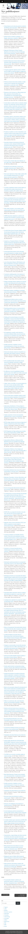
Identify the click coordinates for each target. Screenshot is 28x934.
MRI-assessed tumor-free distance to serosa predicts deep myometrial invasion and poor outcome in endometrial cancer (13, 847)
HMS (5, 924)
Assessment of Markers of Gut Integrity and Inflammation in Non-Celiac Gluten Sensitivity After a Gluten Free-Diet (15, 450)
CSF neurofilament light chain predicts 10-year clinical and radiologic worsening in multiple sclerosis (14, 362)
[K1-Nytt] (14, 6)
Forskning (3, 9)
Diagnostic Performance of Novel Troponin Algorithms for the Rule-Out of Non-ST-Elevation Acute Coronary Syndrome (14, 52)
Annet (5, 926)
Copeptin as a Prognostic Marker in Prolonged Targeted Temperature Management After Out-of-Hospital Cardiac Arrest (14, 242)
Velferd (5, 919)
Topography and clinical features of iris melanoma (14, 734)
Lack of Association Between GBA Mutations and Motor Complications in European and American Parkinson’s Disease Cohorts (14, 263)
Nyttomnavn (6, 921)
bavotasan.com (20, 932)
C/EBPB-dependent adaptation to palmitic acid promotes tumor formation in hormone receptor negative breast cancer (14, 217)
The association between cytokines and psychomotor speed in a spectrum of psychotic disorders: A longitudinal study (14, 881)
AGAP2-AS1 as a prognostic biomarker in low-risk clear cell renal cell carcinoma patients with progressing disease (14, 513)
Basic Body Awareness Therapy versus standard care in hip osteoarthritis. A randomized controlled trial (14, 776)
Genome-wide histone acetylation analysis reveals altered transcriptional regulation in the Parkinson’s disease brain (15, 397)
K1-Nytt (13, 931)
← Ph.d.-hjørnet (5, 894)
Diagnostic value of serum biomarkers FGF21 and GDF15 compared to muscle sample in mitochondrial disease (15, 524)
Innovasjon (6, 918)
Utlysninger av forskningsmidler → (22, 895)
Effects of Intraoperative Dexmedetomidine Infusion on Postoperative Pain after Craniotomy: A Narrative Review (15, 629)
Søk (2, 900)
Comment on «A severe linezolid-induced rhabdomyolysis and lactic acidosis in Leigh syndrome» (13, 550)
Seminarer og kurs (8, 911)
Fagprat (6, 907)
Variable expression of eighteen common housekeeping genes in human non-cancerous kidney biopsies (14, 346)
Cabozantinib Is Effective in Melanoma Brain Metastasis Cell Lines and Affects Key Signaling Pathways (14, 441)
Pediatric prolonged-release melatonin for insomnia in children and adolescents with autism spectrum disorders (15, 283)
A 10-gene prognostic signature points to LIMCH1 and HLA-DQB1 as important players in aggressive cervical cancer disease (15, 71)
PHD (5, 923)
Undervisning (7, 916)
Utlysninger (6, 913)
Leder (5, 908)
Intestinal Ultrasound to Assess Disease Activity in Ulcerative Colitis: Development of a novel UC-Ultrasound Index (14, 62)
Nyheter (6, 910)
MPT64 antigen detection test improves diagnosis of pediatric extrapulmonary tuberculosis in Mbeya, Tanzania (15, 424)
